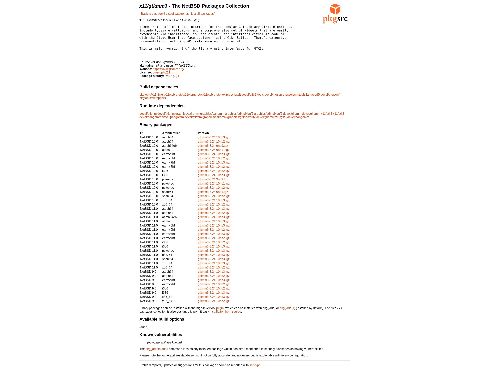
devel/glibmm (292, 113)
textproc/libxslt (231, 94)
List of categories (177, 13)
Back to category (152, 13)
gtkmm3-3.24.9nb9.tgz (213, 145)
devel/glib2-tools (252, 94)
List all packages (202, 13)
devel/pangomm (150, 117)
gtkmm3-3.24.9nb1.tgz (213, 191)
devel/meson (273, 94)
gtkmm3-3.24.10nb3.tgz (214, 137)
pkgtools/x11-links (151, 94)
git (177, 75)
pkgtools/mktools (294, 94)
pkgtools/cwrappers (152, 98)
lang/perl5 (313, 94)
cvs (167, 75)
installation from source (225, 311)
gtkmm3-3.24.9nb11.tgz (213, 150)
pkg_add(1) (287, 308)
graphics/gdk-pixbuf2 (239, 113)
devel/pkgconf (330, 94)
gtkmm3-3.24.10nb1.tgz (214, 183)
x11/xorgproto (192, 94)
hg (172, 75)
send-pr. (254, 365)
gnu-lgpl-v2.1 (161, 72)
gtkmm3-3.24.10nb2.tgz (214, 141)
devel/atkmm (148, 113)
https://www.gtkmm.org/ (168, 69)
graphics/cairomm (187, 113)
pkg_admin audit (157, 349)
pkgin (220, 308)
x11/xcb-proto (173, 94)
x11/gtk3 (326, 113)
